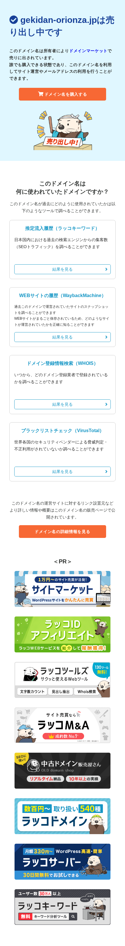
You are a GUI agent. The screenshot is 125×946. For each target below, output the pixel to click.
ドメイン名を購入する (65, 94)
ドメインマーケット (88, 50)
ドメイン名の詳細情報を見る (62, 531)
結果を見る (62, 269)
